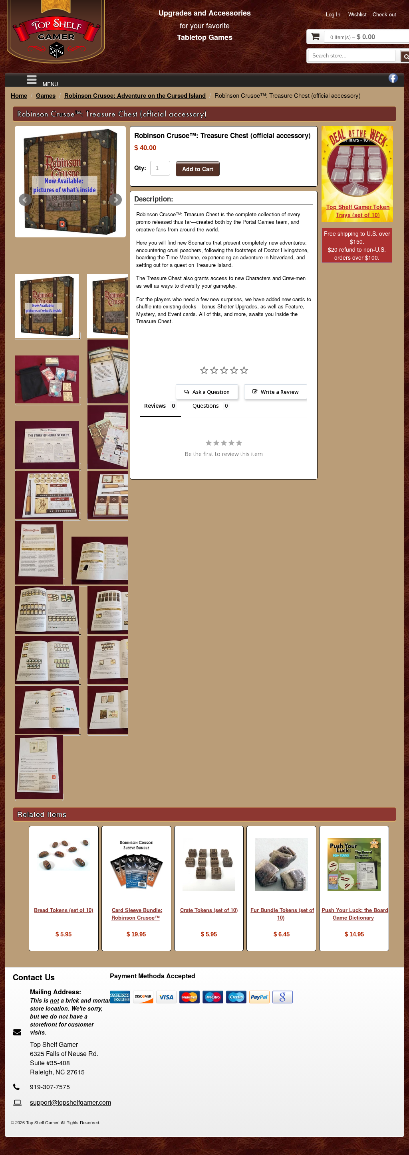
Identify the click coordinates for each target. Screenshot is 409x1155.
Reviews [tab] (155, 405)
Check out (384, 14)
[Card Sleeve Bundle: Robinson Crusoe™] (136, 865)
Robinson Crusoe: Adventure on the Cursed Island (135, 95)
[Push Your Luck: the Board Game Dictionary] (354, 865)
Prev (25, 199)
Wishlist (357, 14)
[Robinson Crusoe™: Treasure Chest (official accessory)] (70, 182)
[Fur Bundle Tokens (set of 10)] (281, 865)
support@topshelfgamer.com (70, 1102)
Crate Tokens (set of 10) (209, 910)
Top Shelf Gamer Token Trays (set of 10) (358, 211)
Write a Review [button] (280, 391)
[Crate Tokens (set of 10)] (209, 865)
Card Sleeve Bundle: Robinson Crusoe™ (136, 913)
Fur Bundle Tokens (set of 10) (282, 913)
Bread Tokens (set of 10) (63, 910)
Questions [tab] (206, 405)
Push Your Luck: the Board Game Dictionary (355, 913)
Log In (333, 14)
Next (115, 199)
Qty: (140, 167)
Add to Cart (197, 169)
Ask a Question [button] (211, 391)
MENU (50, 83)
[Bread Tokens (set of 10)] (63, 855)
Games (46, 95)
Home (19, 95)
